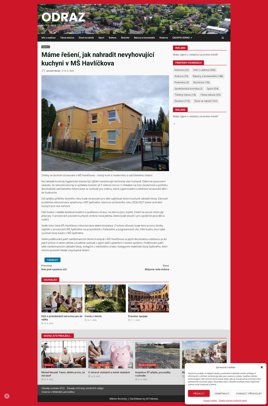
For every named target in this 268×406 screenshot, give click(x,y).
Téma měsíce (67, 37)
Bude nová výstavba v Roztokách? (204, 355)
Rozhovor (201, 82)
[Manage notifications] (6, 396)
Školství (125, 37)
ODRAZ (63, 17)
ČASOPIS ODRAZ (181, 37)
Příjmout (199, 393)
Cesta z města (105, 298)
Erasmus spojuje (148, 298)
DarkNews (136, 398)
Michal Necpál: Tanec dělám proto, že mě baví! (63, 355)
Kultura (112, 37)
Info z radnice (48, 37)
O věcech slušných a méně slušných (110, 355)
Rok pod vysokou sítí (54, 267)
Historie (163, 37)
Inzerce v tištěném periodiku (57, 392)
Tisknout (52, 259)
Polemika (181, 82)
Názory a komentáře (144, 37)
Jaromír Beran (53, 71)
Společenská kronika (188, 88)
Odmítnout (222, 393)
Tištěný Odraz (185, 94)
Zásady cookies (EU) (53, 388)
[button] (261, 367)
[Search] (223, 38)
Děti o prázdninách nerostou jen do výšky (61, 298)
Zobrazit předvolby (249, 393)
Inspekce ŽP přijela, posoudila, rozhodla (157, 355)
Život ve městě (86, 37)
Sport (101, 37)
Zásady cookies (210, 400)
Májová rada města (157, 267)
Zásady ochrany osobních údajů (233, 400)
